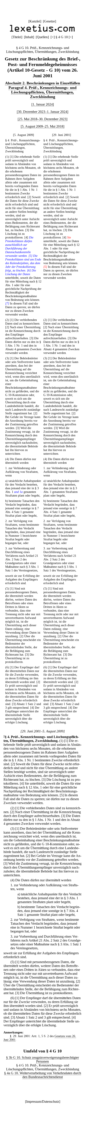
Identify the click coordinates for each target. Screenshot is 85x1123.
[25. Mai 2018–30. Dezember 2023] (42, 119)
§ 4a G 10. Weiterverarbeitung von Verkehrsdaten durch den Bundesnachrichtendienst (42, 1075)
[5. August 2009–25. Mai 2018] (42, 126)
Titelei (17, 37)
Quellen (42, 37)
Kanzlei (34, 21)
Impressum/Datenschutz (42, 1101)
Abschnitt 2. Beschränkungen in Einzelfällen (42, 83)
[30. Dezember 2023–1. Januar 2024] (42, 112)
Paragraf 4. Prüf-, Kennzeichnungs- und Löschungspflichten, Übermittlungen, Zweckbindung (42, 92)
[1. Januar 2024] (42, 104)
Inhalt (29, 37)
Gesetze (49, 21)
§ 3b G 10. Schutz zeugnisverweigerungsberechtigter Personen (42, 1059)
